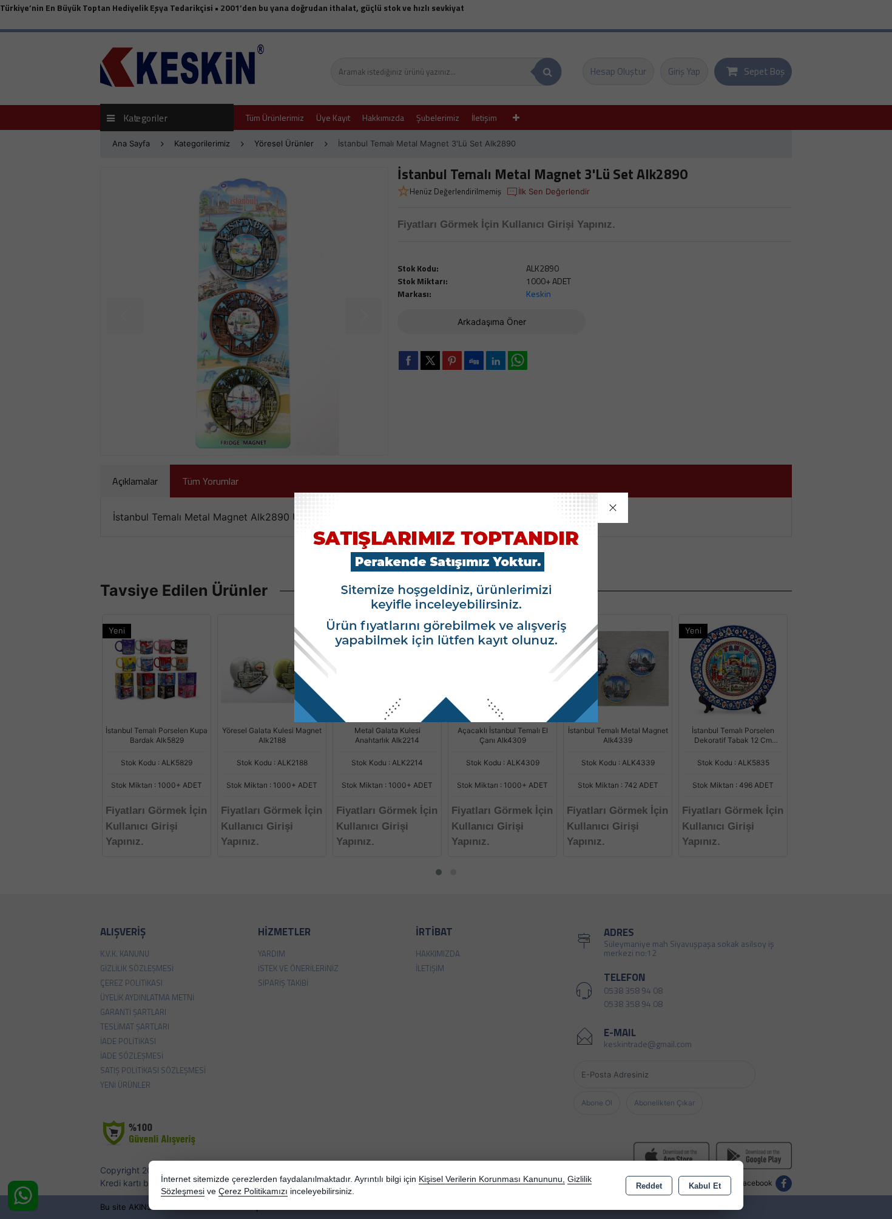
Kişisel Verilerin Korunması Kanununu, (492, 1179)
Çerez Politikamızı (253, 1191)
